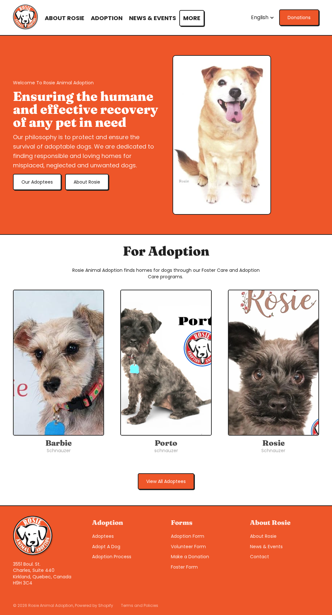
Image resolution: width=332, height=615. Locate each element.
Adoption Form (187, 536)
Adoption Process (111, 556)
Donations (299, 17)
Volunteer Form (188, 546)
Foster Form (184, 567)
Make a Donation (190, 556)
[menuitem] (191, 18)
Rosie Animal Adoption (50, 605)
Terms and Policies (139, 605)
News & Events (266, 546)
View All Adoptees (166, 481)
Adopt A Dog (106, 546)
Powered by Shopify (94, 605)
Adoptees (103, 536)
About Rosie (87, 182)
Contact (259, 556)
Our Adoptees (37, 182)
